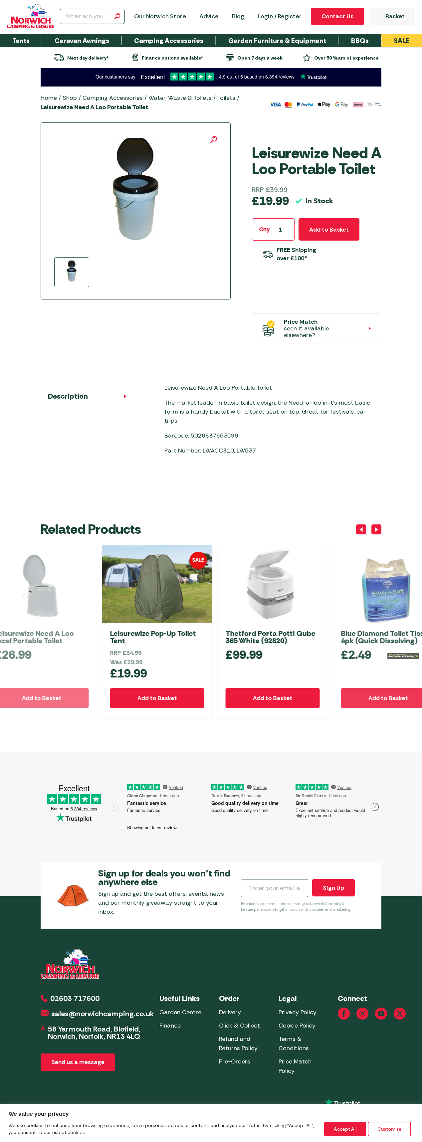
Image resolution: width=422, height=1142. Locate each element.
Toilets (226, 98)
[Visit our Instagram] (362, 1014)
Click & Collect (239, 1026)
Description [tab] (68, 396)
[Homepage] (31, 16)
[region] (211, 1123)
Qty (264, 229)
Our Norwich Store (160, 16)
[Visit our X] (400, 1014)
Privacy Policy (297, 1012)
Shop (70, 98)
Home (49, 98)
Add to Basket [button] (95, 698)
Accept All (345, 1129)
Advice (209, 16)
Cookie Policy (297, 1026)
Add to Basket (329, 230)
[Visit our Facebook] (344, 1014)
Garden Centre (180, 1012)
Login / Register (280, 16)
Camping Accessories (113, 98)
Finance (170, 1026)
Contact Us (337, 16)
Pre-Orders (234, 1061)
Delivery (230, 1012)
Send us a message (78, 1062)
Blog (238, 16)
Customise (389, 1129)
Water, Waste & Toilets (180, 98)
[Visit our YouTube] (381, 1014)
